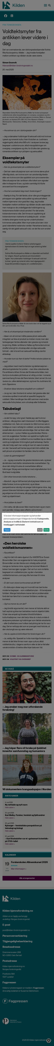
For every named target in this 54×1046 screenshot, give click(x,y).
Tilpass (7, 530)
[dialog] (27, 523)
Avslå (40, 530)
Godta (46, 530)
